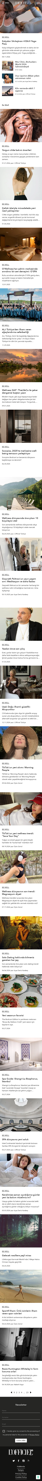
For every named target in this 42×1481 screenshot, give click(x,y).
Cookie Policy (21, 1477)
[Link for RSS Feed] (28, 1461)
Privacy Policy (34, 1435)
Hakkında (21, 1466)
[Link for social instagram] (23, 1461)
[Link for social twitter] (14, 1461)
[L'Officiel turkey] (21, 3)
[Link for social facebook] (18, 1461)
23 (27, 1392)
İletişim (21, 1470)
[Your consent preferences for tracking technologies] (38, 1477)
